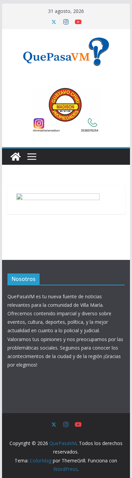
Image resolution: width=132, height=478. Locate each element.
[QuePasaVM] (15, 156)
